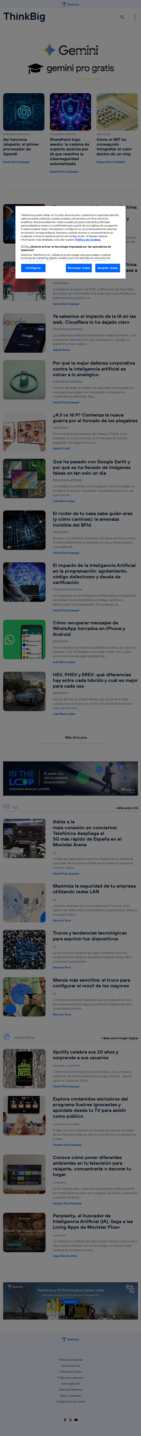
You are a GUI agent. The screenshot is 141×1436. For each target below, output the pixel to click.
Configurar (33, 268)
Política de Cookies (88, 239)
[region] (70, 242)
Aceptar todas (108, 268)
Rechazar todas (79, 268)
